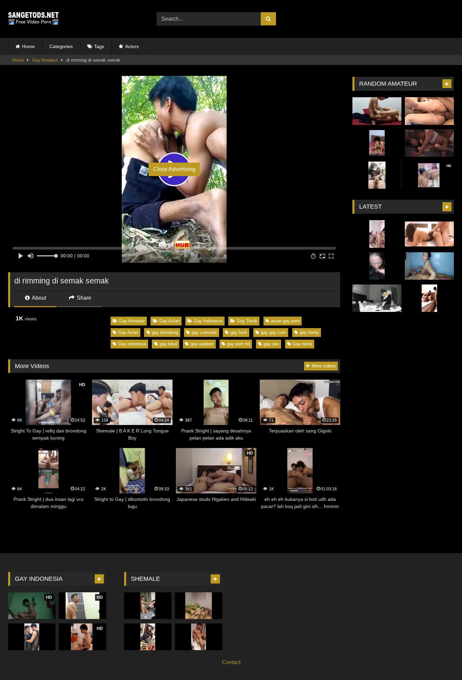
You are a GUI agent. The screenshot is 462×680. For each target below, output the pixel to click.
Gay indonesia (132, 343)
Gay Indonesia (208, 320)
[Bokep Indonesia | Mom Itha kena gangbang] (429, 298)
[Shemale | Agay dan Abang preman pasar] (198, 636)
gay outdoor (201, 343)
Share (83, 298)
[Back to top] (441, 659)
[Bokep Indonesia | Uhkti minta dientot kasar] (376, 111)
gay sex (271, 343)
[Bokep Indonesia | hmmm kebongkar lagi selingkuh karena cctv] (376, 298)
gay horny (309, 332)
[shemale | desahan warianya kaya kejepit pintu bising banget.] (198, 605)
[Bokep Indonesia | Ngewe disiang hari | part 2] (376, 234)
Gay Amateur (45, 60)
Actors (132, 46)
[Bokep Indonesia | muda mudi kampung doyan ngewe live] (376, 143)
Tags (99, 46)
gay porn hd (238, 343)
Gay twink (302, 343)
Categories (61, 46)
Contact (231, 662)
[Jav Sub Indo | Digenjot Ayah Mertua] (429, 143)
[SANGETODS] (33, 18)
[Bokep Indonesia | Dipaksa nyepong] (376, 266)
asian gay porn (285, 320)
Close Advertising (174, 169)
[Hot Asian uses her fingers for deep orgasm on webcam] (376, 175)
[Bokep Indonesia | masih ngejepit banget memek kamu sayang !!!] (429, 234)
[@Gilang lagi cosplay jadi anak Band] (31, 636)
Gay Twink (247, 320)
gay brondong (165, 332)
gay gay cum (273, 332)
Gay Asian (169, 320)
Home (28, 46)
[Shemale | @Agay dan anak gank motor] (147, 636)
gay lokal (168, 343)
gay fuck (238, 332)
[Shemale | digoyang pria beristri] (147, 605)
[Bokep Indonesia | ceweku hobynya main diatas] (429, 266)
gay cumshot (204, 332)
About (38, 298)
